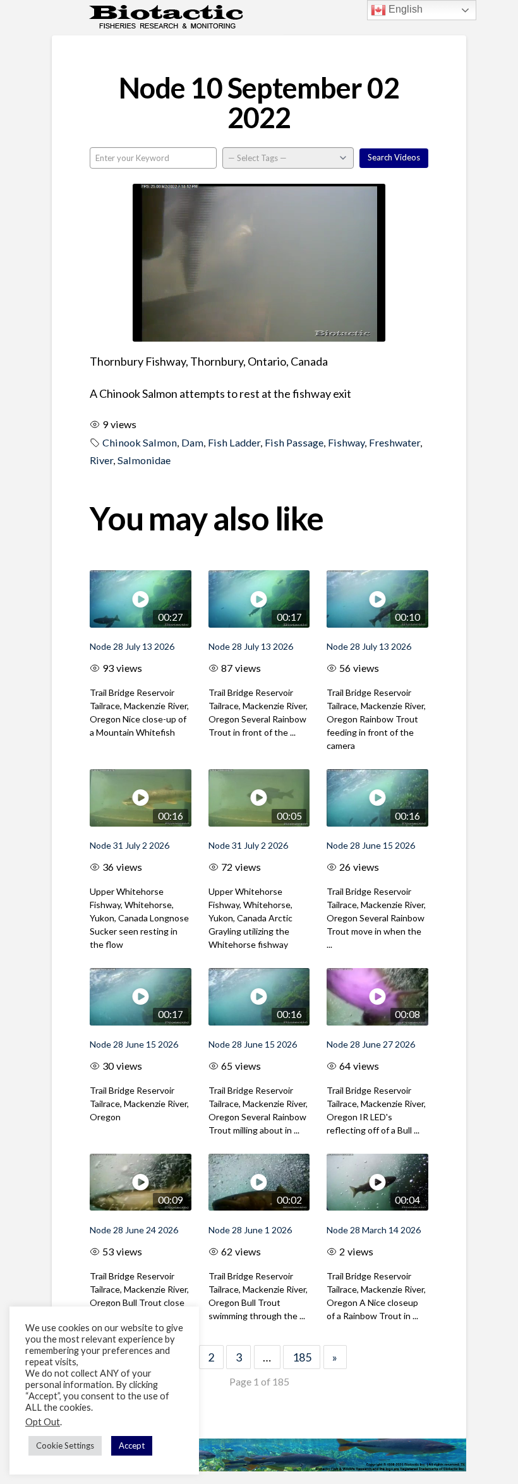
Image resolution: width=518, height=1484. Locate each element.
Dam (192, 442)
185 (301, 1357)
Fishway (346, 442)
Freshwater (394, 442)
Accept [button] (132, 1445)
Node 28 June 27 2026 (371, 1044)
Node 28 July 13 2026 (132, 646)
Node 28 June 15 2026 (371, 845)
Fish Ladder (234, 442)
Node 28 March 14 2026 (374, 1229)
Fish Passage (294, 442)
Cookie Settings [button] (65, 1445)
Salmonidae (144, 460)
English (404, 9)
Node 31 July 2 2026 (129, 845)
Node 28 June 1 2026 (250, 1229)
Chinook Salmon (139, 442)
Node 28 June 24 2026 (134, 1229)
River (101, 460)
